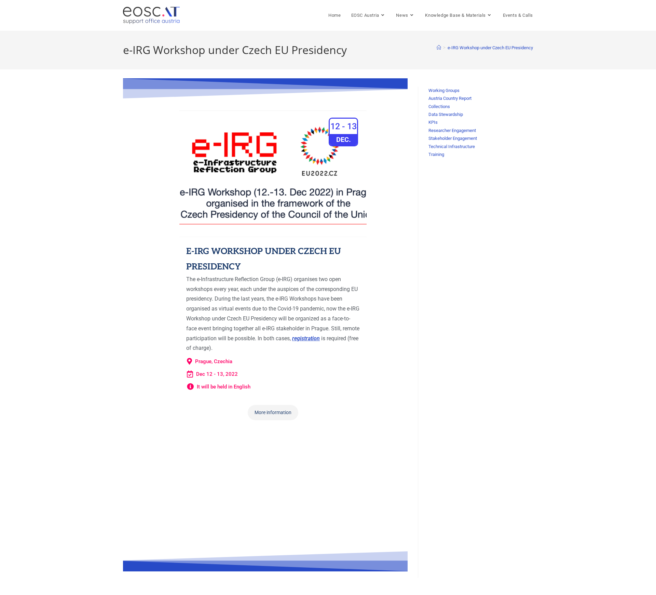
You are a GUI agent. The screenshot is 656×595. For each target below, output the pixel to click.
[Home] (439, 47)
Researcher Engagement (452, 130)
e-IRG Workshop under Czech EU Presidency (490, 47)
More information (273, 412)
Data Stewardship (445, 114)
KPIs (433, 122)
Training (436, 154)
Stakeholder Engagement (452, 138)
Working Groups (444, 90)
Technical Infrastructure (451, 146)
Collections (439, 106)
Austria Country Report (450, 98)
